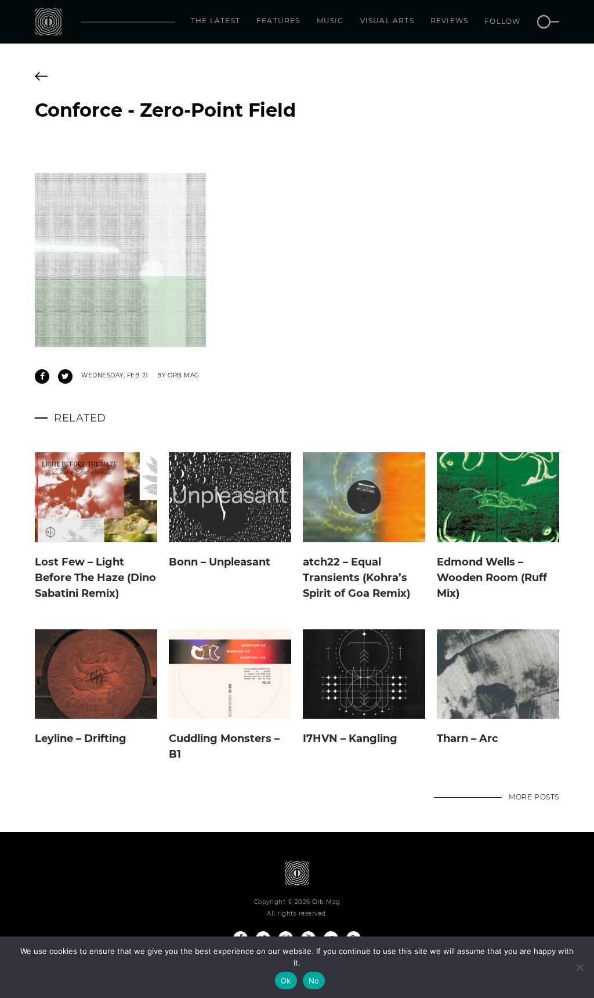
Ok (286, 980)
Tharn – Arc (467, 738)
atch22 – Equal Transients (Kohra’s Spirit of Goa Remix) (356, 578)
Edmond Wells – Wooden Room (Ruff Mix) (492, 578)
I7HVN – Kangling (350, 738)
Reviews (449, 20)
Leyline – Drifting (80, 738)
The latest (215, 20)
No (314, 980)
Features (278, 20)
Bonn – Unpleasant (219, 562)
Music (330, 20)
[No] (579, 967)
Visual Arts (387, 20)
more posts (534, 796)
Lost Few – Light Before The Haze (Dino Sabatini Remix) (95, 578)
